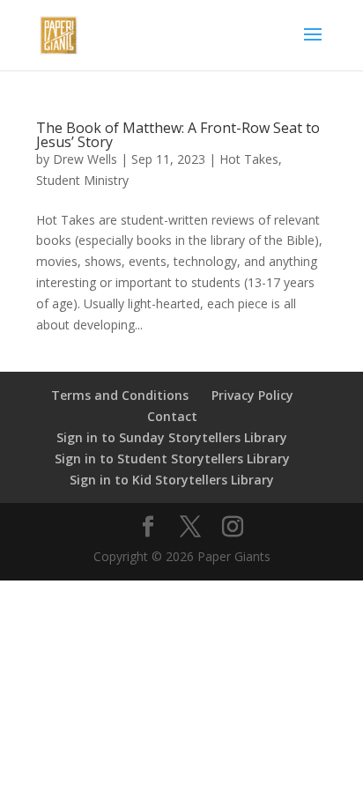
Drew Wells (85, 159)
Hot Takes (248, 159)
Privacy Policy (252, 395)
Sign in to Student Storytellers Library (172, 458)
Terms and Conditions (120, 395)
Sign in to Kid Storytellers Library (172, 479)
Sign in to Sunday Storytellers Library (171, 437)
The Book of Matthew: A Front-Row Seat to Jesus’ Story (178, 135)
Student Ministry (82, 180)
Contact (172, 416)
